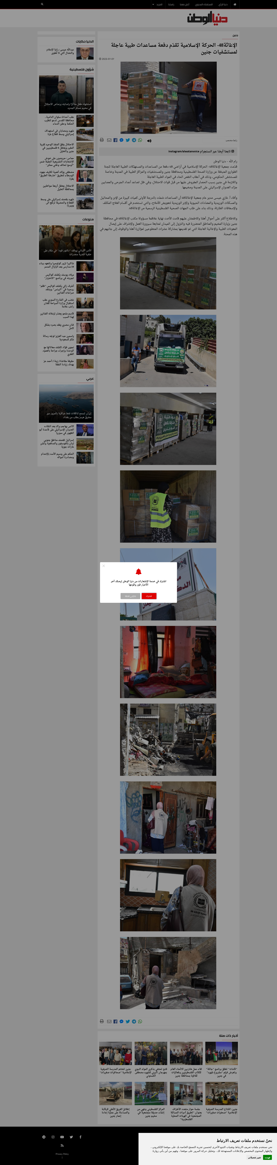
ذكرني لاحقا (130, 596)
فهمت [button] (267, 1157)
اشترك (149, 596)
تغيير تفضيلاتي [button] (254, 1157)
